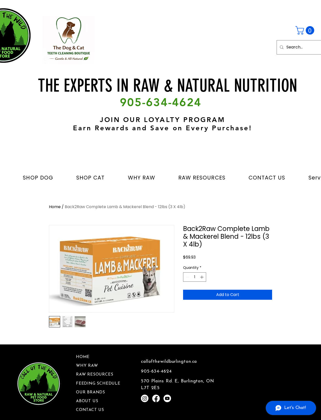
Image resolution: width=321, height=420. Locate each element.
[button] (305, 30)
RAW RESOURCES (94, 375)
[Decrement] (187, 277)
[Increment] (202, 277)
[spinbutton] (194, 277)
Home (55, 207)
